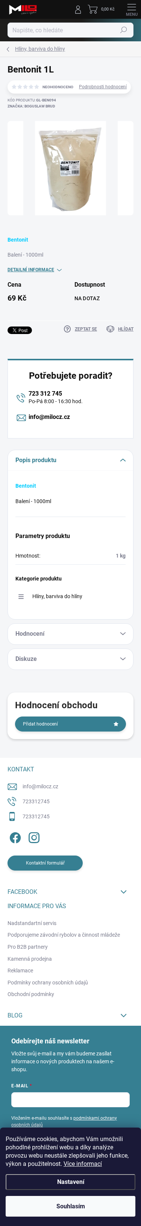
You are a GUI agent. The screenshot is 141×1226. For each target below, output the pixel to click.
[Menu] (131, 9)
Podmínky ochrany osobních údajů (48, 983)
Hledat (123, 30)
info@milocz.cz (49, 416)
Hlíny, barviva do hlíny (57, 596)
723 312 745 (45, 393)
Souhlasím (70, 1206)
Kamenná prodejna (30, 959)
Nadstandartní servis (32, 923)
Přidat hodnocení (40, 724)
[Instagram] (32, 836)
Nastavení (70, 1181)
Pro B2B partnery (28, 947)
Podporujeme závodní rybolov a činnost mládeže (64, 935)
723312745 (36, 801)
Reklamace (20, 970)
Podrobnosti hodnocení (103, 86)
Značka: (31, 106)
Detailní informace (31, 269)
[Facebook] (14, 836)
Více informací (83, 1163)
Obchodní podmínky (31, 994)
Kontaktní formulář (45, 863)
